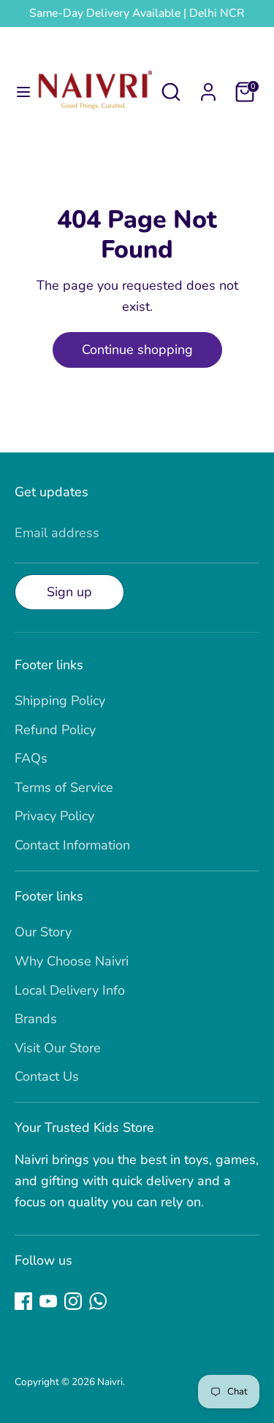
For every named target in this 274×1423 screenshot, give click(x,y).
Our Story (43, 932)
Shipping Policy (60, 700)
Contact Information (72, 845)
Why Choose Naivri (72, 961)
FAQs (31, 758)
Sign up (69, 592)
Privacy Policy (54, 816)
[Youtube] (48, 1301)
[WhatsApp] (98, 1301)
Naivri (110, 1382)
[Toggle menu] (18, 92)
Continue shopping (137, 349)
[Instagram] (73, 1301)
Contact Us (47, 1076)
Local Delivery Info (70, 990)
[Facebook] (23, 1301)
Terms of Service (64, 787)
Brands (36, 1018)
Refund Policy (55, 730)
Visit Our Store (58, 1048)
